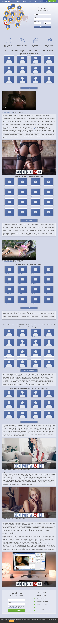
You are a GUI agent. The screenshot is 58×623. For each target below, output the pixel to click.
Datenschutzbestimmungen (12, 607)
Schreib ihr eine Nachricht (7, 112)
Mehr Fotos (29, 307)
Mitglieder (18, 1)
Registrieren (52, 1)
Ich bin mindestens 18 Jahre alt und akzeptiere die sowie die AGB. (16, 607)
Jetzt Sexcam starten (29, 421)
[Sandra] (12, 15)
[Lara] (13, 6)
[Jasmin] (18, 19)
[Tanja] (5, 19)
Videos (24, 1)
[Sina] (9, 8)
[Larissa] (8, 27)
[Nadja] (10, 20)
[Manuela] (19, 8)
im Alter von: (36, 21)
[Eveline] (17, 25)
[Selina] (6, 14)
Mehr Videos (29, 220)
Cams (40, 1)
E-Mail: (9, 602)
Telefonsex (36, 128)
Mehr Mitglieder (29, 88)
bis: (45, 21)
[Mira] (21, 15)
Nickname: (10, 598)
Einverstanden (11, 621)
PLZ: (35, 17)
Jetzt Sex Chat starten (29, 370)
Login (45, 1)
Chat (35, 1)
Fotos (30, 1)
